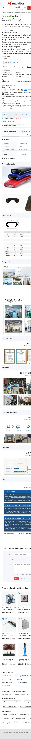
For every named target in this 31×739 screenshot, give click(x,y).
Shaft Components (7, 682)
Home (3, 12)
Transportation (9, 12)
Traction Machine (22, 682)
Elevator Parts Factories (9, 714)
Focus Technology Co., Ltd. (22, 732)
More (3, 726)
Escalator (19, 679)
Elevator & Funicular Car (21, 12)
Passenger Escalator (8, 723)
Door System (5, 685)
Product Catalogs (26, 676)
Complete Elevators (7, 679)
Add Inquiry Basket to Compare (12, 125)
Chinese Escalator (21, 718)
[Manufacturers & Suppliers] (15, 3)
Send (16, 578)
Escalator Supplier (8, 718)
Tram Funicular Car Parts (9, 706)
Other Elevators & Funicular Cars (11, 702)
